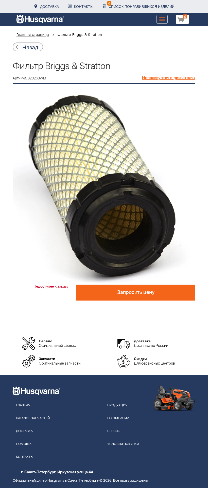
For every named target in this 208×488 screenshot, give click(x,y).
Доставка (49, 6)
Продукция (117, 405)
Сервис (113, 431)
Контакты (83, 6)
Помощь (23, 444)
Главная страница (32, 34)
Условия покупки (123, 444)
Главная (23, 405)
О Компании (118, 418)
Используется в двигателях (168, 78)
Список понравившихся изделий (141, 5)
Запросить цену (135, 292)
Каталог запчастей (33, 418)
